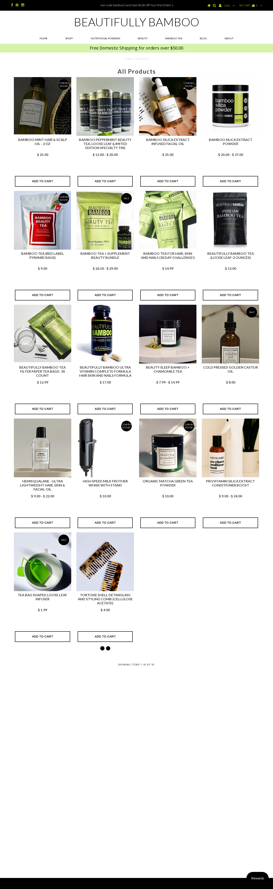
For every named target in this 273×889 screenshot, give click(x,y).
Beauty (143, 38)
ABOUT (229, 38)
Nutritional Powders (105, 38)
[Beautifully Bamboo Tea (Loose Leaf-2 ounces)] (230, 247)
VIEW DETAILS (105, 470)
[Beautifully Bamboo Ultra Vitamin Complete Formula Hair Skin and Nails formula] (105, 361)
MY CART (248, 5)
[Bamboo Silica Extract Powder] (230, 133)
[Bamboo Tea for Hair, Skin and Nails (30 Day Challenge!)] (167, 247)
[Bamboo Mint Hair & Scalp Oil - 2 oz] (42, 133)
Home (44, 38)
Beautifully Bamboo (136, 22)
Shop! (69, 38)
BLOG (203, 38)
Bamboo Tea (173, 38)
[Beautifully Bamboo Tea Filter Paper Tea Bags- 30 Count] (42, 361)
